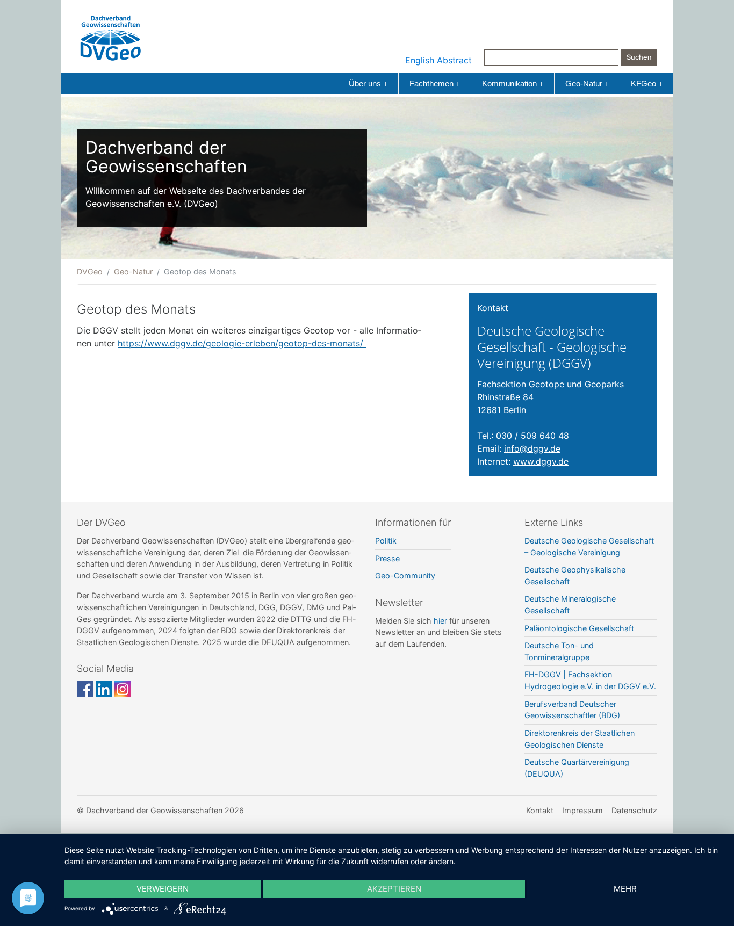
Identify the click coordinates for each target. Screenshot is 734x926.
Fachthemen (434, 83)
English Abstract (438, 60)
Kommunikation (512, 83)
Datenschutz (634, 810)
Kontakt (539, 810)
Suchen (639, 57)
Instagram (122, 689)
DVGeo (90, 271)
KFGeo (647, 83)
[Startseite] (111, 35)
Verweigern (162, 889)
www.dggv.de (541, 461)
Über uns (368, 83)
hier (440, 620)
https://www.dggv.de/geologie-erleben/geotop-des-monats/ (242, 343)
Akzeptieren (394, 889)
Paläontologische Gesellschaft (579, 628)
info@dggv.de (532, 448)
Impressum (582, 810)
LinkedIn (104, 689)
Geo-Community (405, 575)
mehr (625, 889)
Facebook (85, 689)
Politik (386, 540)
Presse (387, 558)
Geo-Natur (587, 83)
